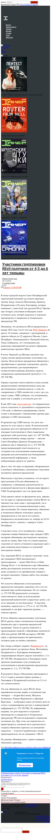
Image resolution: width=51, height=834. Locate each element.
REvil (7, 747)
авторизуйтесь (7, 779)
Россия (37, 747)
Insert (25, 832)
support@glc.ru (32, 804)
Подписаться (25, 765)
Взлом (11, 747)
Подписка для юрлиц (43, 818)
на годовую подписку (29, 5)
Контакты (46, 822)
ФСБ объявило (40, 330)
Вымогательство (21, 747)
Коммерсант (37, 646)
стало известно (24, 404)
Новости (31, 747)
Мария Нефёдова (9, 279)
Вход (48, 3)
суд (41, 747)
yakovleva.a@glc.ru (30, 806)
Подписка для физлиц (42, 816)
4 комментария (8, 283)
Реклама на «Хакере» (42, 820)
